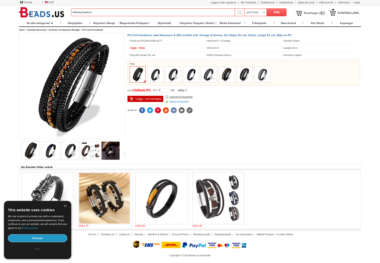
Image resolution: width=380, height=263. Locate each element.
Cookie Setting (285, 234)
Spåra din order (306, 2)
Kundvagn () (314, 12)
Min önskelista (248, 2)
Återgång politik (201, 234)
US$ (51, 2)
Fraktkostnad (268, 2)
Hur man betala (244, 234)
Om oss (92, 234)
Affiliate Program (265, 234)
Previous (19, 155)
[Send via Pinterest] (158, 110)
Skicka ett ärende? (179, 101)
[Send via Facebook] (142, 110)
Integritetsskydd (222, 234)
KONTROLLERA (348, 12)
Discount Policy (180, 234)
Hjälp (357, 2)
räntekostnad (286, 2)
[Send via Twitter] (150, 110)
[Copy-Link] (190, 110)
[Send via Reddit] (166, 110)
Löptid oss (124, 234)
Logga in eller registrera (223, 2)
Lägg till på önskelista (181, 97)
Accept (37, 238)
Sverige (28, 2)
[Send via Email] (182, 110)
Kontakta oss (108, 234)
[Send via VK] (174, 110)
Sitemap (138, 234)
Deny (38, 249)
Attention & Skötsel (158, 234)
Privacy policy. (30, 228)
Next (123, 155)
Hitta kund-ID (326, 2)
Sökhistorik (344, 2)
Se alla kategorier (38, 23)
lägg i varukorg (145, 99)
